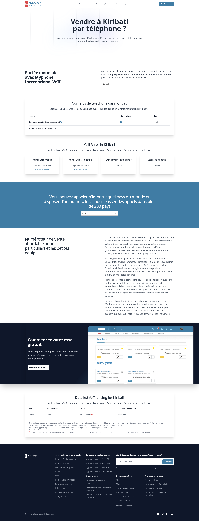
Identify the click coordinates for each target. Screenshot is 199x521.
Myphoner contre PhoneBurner (99, 471)
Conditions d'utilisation (155, 488)
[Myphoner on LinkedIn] (167, 514)
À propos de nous (153, 480)
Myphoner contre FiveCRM (97, 467)
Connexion (168, 4)
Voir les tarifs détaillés (42, 169)
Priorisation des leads (64, 488)
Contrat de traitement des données (156, 493)
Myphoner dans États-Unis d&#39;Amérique (95, 4)
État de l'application (124, 505)
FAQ (118, 484)
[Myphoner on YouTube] (172, 514)
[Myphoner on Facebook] (158, 514)
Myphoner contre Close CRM (98, 459)
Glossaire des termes (125, 496)
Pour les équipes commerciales (68, 459)
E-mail (58, 471)
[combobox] (82, 213)
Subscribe (168, 462)
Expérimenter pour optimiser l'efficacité (98, 489)
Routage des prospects (65, 480)
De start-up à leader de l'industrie (96, 482)
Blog (118, 480)
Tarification (151, 4)
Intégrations (139, 4)
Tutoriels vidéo (122, 492)
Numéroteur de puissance (66, 467)
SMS (57, 475)
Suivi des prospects (63, 484)
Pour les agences (62, 463)
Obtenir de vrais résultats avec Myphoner (99, 496)
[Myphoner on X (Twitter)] (162, 514)
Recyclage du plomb (64, 492)
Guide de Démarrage (125, 488)
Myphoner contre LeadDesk (98, 463)
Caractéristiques (122, 4)
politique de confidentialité (156, 484)
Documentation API (124, 500)
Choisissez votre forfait (38, 367)
